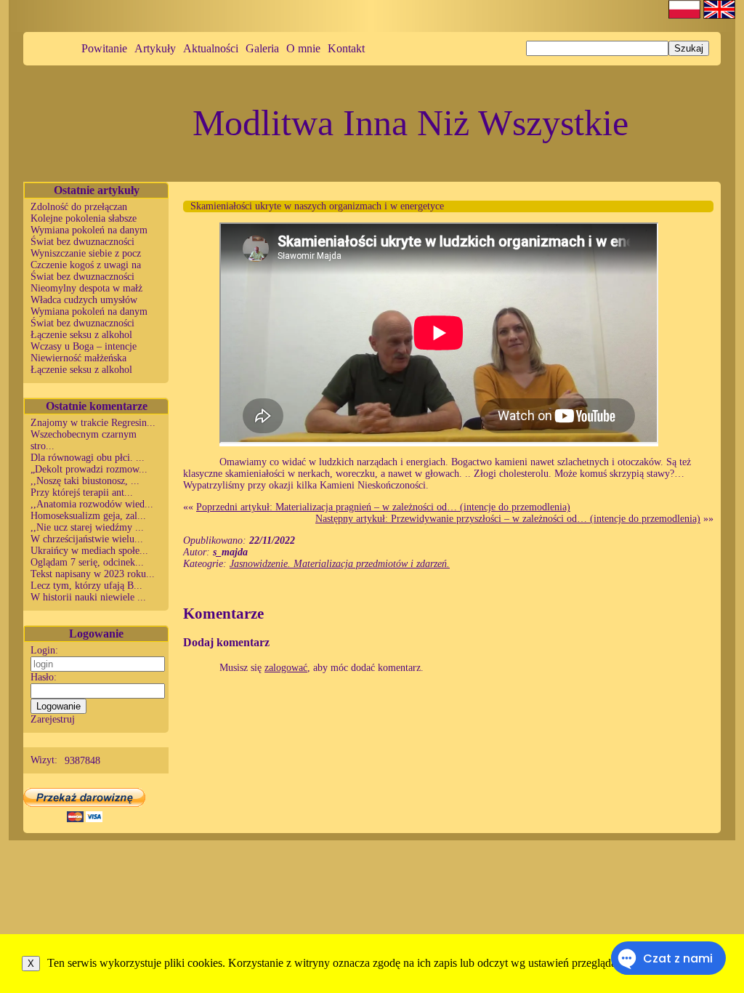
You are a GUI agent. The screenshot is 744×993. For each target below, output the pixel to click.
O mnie (303, 48)
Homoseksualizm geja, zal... (88, 515)
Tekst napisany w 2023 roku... (93, 573)
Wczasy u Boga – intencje (84, 346)
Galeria (262, 48)
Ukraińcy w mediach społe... (89, 550)
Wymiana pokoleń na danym (89, 230)
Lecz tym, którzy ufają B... (86, 585)
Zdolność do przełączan (79, 206)
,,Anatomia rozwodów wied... (92, 504)
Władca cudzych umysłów (84, 299)
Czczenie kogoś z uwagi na (86, 265)
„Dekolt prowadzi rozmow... (89, 469)
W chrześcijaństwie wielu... (87, 539)
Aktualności (210, 48)
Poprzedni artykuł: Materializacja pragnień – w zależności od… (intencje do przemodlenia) (383, 507)
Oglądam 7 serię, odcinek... (87, 562)
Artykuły (155, 48)
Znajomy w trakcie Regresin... (93, 422)
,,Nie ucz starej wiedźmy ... (87, 527)
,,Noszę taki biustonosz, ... (85, 480)
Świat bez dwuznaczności (82, 241)
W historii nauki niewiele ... (88, 597)
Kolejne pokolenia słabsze (84, 218)
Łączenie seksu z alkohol (81, 334)
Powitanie (104, 48)
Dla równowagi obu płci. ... (88, 457)
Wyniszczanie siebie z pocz (86, 253)
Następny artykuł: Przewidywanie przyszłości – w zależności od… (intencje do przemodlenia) (507, 518)
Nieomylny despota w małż (86, 288)
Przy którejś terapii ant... (82, 492)
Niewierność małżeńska (78, 358)
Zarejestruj (53, 719)
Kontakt (346, 48)
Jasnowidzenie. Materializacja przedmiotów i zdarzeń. (340, 563)
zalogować (285, 667)
